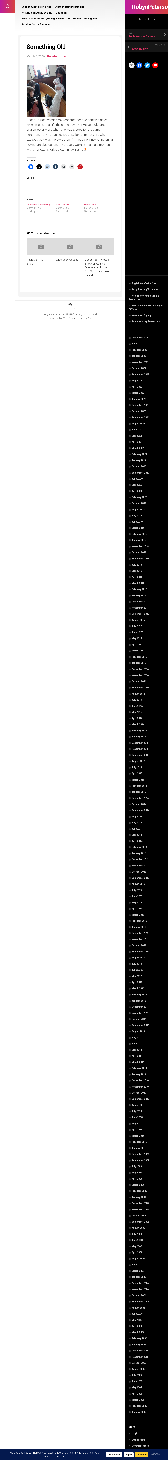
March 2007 (138, 1271)
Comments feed (140, 1445)
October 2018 (139, 552)
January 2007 (139, 1277)
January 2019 (139, 540)
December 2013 (140, 859)
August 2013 (138, 884)
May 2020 (137, 485)
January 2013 (139, 927)
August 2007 (138, 1258)
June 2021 (137, 429)
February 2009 (139, 1191)
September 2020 (140, 472)
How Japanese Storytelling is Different (146, 307)
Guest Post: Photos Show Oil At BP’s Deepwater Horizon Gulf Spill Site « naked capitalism (97, 267)
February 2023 (139, 350)
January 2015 (139, 792)
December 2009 (140, 1154)
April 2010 (137, 1129)
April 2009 (137, 1178)
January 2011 (139, 1074)
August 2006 (138, 1307)
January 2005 (139, 1412)
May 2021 (137, 436)
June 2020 (137, 478)
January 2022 (139, 399)
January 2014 (139, 853)
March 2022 (138, 392)
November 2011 (140, 1013)
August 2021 (138, 423)
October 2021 (139, 411)
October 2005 (139, 1363)
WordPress (69, 318)
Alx (89, 318)
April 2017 (137, 644)
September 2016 (140, 687)
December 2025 (140, 337)
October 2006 (139, 1295)
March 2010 (138, 1136)
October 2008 (139, 1215)
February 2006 (139, 1338)
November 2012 (140, 939)
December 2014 (140, 798)
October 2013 (139, 871)
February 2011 (139, 1068)
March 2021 (138, 448)
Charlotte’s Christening (38, 204)
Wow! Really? (62, 204)
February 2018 (139, 589)
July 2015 (137, 767)
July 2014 (137, 822)
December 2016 (140, 669)
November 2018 (140, 546)
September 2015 (140, 755)
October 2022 (139, 368)
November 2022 (140, 362)
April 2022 (137, 386)
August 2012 (138, 957)
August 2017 (138, 620)
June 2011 (137, 1043)
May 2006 (137, 1320)
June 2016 (137, 706)
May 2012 (137, 976)
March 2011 (138, 1062)
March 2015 (138, 779)
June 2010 (137, 1117)
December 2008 (140, 1203)
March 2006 (138, 1332)
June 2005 (137, 1381)
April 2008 (137, 1252)
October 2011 (139, 1019)
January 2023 (139, 356)
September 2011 (140, 1025)
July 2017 (137, 626)
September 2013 (140, 878)
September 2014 (140, 810)
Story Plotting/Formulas (145, 289)
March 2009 (138, 1185)
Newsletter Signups (142, 315)
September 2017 (140, 614)
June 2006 (137, 1313)
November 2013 (140, 865)
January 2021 (139, 460)
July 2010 (137, 1111)
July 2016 (137, 699)
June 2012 (137, 970)
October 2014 (139, 804)
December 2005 (140, 1350)
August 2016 (138, 693)
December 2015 (140, 743)
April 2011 (137, 1056)
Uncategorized (57, 56)
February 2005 (139, 1406)
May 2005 (137, 1387)
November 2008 (140, 1209)
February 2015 (139, 785)
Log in (135, 1433)
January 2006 (139, 1344)
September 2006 (140, 1301)
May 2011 (137, 1050)
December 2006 (140, 1283)
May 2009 (137, 1172)
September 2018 (140, 558)
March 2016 (138, 724)
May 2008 (137, 1246)
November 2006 (140, 1289)
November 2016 (140, 675)
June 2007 (137, 1264)
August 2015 (138, 761)
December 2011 (140, 1006)
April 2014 (137, 841)
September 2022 (140, 374)
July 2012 (137, 964)
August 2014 (138, 816)
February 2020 (139, 497)
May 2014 (137, 835)
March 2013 (138, 914)
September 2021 (140, 417)
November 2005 (140, 1357)
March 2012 (138, 988)
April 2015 (137, 773)
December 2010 (140, 1080)
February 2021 (139, 454)
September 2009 (140, 1160)
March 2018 (138, 583)
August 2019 (138, 509)
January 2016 (139, 736)
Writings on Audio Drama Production (144, 297)
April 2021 (137, 442)
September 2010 (140, 1099)
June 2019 (137, 522)
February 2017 (139, 657)
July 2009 (137, 1166)
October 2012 (139, 945)
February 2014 (139, 847)
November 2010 (140, 1086)
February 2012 (139, 994)
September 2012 (140, 951)
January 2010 (139, 1148)
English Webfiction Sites (145, 283)
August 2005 (138, 1369)
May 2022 (137, 380)
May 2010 (137, 1123)
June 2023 (137, 343)
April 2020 (137, 491)
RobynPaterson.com (146, 6)
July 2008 (137, 1234)
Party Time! (90, 204)
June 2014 (137, 829)
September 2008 (140, 1221)
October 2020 (139, 466)
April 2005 (137, 1393)
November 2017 (140, 607)
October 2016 (139, 681)
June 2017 (137, 632)
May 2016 (137, 712)
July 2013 (137, 890)
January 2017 (139, 663)
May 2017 (137, 638)
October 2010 (139, 1092)
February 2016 (139, 730)
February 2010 (139, 1142)
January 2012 (139, 1000)
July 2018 (137, 564)
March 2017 (138, 650)
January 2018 (139, 595)
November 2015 (140, 749)
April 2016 (137, 718)
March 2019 (138, 528)
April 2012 (137, 982)
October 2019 (139, 503)
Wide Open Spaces (67, 259)
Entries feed (138, 1439)
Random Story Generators (146, 321)
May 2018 (137, 571)
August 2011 (138, 1031)
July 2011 (137, 1037)
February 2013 (139, 921)
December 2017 (140, 601)
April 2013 (137, 908)
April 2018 (137, 577)
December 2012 (140, 933)
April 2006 (137, 1326)
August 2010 (138, 1105)
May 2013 (137, 902)
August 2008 (138, 1228)
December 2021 (140, 405)
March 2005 (138, 1399)
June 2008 (137, 1240)
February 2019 (139, 534)
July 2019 (137, 515)
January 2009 (139, 1197)
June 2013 (137, 896)
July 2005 (137, 1375)
